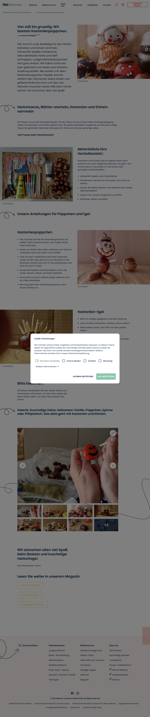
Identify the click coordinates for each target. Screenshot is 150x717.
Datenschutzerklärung (79, 353)
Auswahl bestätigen (83, 376)
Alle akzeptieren (106, 376)
